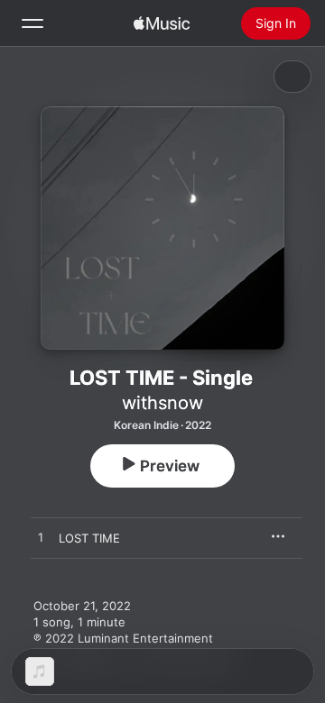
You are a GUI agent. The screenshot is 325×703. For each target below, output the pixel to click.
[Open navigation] (32, 23)
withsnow (162, 403)
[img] (162, 23)
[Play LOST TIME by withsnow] (41, 538)
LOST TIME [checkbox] (89, 538)
